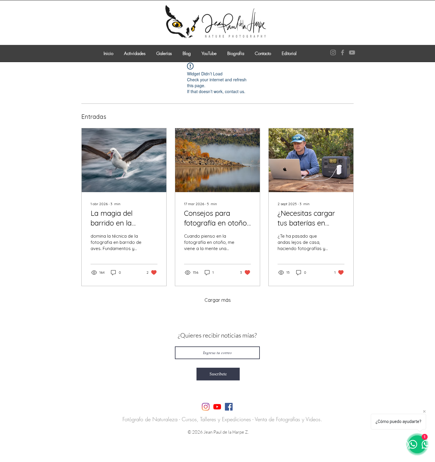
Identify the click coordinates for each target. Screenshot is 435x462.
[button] (135, 51)
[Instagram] (333, 52)
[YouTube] (352, 52)
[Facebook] (342, 52)
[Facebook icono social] (229, 407)
